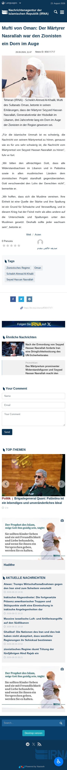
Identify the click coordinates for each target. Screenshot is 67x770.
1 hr (6, 508)
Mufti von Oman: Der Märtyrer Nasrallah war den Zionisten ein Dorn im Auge (33, 35)
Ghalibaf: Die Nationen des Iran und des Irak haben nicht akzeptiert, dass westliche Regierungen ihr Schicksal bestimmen (32, 635)
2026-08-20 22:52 (15, 644)
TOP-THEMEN (16, 449)
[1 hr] (33, 475)
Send (7, 432)
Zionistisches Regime (18, 267)
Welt (28, 234)
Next (61, 484)
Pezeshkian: (31, 362)
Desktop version (33, 733)
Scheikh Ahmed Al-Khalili (20, 273)
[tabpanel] (33, 544)
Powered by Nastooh (34, 766)
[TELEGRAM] (27, 744)
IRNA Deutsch (29, 12)
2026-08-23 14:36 (15, 592)
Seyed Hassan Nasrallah (20, 279)
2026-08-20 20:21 (15, 657)
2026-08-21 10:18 (15, 627)
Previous (5, 484)
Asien (38, 234)
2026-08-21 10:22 (15, 613)
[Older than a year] (13, 349)
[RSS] (39, 744)
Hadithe (9, 564)
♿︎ (58, 761)
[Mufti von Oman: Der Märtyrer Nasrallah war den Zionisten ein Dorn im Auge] (33, 77)
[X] (33, 744)
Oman (37, 267)
